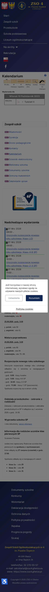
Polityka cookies (24, 309)
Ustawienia (14, 298)
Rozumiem (34, 298)
